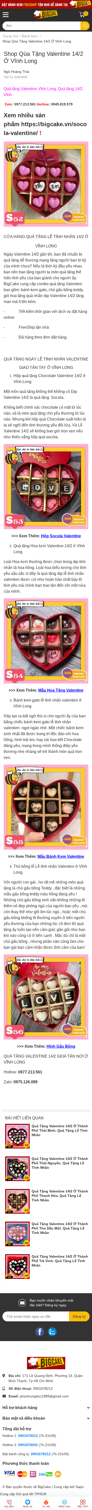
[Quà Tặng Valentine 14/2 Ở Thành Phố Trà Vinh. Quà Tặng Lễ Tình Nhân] (17, 1266)
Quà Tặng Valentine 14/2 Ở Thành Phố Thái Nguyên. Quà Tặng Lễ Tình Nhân (60, 1163)
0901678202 (28, 1445)
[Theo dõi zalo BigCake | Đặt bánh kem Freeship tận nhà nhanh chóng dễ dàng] (52, 1331)
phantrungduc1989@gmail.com (44, 1396)
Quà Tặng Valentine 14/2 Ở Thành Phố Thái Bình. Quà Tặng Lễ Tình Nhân (60, 1130)
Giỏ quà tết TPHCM (31, 1494)
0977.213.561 (25, 104)
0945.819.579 (62, 104)
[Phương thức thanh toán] (32, 1474)
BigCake (44, 1487)
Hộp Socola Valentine (61, 536)
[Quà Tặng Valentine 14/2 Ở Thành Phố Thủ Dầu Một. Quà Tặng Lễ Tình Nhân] (17, 1234)
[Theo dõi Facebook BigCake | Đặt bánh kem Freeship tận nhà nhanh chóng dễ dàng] (39, 1331)
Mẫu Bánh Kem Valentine (61, 856)
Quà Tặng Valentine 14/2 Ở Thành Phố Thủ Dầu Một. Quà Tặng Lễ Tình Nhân (60, 1228)
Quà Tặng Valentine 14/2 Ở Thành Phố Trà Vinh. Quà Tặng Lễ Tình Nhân (60, 1260)
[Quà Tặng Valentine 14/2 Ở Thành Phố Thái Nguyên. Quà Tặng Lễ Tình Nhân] (17, 1168)
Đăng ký (79, 1316)
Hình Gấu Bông (61, 1046)
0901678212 (43, 1388)
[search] (85, 25)
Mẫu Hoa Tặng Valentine (60, 690)
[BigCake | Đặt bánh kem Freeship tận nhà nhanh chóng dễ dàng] (46, 14)
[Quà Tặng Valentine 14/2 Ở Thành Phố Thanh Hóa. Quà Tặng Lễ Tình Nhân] (17, 1201)
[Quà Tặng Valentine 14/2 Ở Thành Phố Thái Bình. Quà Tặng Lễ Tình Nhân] (17, 1136)
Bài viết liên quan (24, 1118)
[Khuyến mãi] (46, 4)
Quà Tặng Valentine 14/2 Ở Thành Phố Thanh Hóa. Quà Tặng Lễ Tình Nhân (60, 1195)
